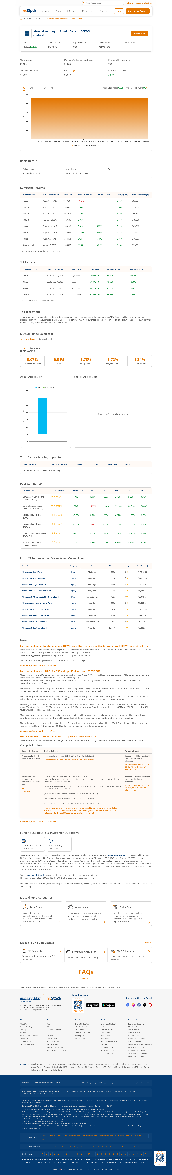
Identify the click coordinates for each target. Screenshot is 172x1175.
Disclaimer (37, 1160)
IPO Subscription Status (73, 1067)
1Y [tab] (38, 88)
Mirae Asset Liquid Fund (32, 572)
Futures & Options (54, 1030)
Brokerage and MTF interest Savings (136, 1067)
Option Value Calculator (137, 1050)
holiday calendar (40, 1163)
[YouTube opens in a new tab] (150, 1005)
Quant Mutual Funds (139, 1136)
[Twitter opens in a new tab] (144, 1005)
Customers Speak (111, 1064)
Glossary (40, 1064)
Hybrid (73, 603)
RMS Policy (124, 1160)
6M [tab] (31, 88)
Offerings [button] (71, 11)
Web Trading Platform (83, 1027)
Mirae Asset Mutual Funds (52, 1136)
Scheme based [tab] (45, 339)
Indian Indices (106, 1027)
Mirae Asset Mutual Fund (119, 855)
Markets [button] (85, 11)
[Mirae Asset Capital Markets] (32, 998)
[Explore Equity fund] (149, 922)
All (43, 1139)
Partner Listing (26, 1041)
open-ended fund (36, 875)
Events (44, 1070)
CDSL (69, 1163)
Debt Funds (36, 907)
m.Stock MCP (80, 1038)
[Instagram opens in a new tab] (133, 1005)
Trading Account (43, 1067)
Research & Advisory (55, 1047)
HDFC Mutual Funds (72, 1136)
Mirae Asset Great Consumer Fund (36, 590)
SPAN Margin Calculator (137, 1053)
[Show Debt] (38, 387)
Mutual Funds (32, 19)
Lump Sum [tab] (35, 348)
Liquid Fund (38, 35)
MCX (64, 1163)
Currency (50, 1036)
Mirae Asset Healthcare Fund (34, 628)
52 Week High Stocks (109, 1041)
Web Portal (79, 1030)
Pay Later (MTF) (53, 1041)
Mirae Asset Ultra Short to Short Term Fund (40, 597)
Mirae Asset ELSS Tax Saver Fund (35, 609)
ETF (48, 1033)
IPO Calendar (57, 1067)
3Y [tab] (45, 88)
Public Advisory (98, 1160)
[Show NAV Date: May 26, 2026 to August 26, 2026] (86, 145)
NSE (55, 1163)
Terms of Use (27, 1160)
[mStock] (54, 998)
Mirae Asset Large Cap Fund (34, 584)
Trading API (79, 1036)
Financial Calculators (136, 1020)
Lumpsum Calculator (136, 1038)
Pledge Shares (52, 1044)
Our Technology (26, 1027)
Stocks (49, 1024)
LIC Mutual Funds (122, 1136)
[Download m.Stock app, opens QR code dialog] (160, 1158)
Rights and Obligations (139, 1160)
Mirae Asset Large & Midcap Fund (36, 578)
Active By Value (107, 1047)
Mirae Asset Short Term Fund (34, 621)
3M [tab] (24, 88)
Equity (73, 578)
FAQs (33, 1064)
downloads (27, 1163)
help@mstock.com (40, 1010)
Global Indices (106, 1033)
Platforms (100, 11)
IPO (48, 1027)
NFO (104, 1067)
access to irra (138, 1163)
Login (119, 11)
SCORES (82, 1163)
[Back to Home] (21, 19)
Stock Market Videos (128, 1064)
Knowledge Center (56, 1070)
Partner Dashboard (82, 1033)
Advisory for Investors (81, 1160)
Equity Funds (126, 907)
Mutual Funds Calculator (36, 334)
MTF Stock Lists (59, 1064)
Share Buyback (107, 1053)
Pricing (59, 11)
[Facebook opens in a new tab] (127, 1005)
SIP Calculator (133, 1030)
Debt (73, 572)
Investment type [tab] (28, 339)
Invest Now (139, 33)
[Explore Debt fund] (59, 922)
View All (148, 942)
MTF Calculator (134, 1027)
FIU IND (75, 1163)
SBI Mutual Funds (106, 1136)
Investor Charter (112, 1160)
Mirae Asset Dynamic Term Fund (35, 615)
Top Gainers (106, 1036)
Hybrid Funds (82, 907)
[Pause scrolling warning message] (63, 1082)
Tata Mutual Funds (89, 1136)
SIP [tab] (25, 348)
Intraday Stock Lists (95, 1064)
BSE (50, 1163)
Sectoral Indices (107, 1030)
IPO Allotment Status (93, 1067)
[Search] (83, 3)
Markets (104, 1020)
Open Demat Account (137, 11)
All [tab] (52, 88)
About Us (46, 11)
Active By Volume (107, 1050)
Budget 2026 (35, 1070)
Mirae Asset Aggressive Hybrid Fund (37, 603)
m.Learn (129, 3)
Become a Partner (144, 3)
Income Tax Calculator (137, 1047)
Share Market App (82, 1024)
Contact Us (24, 1038)
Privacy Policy (48, 1160)
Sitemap (48, 1064)
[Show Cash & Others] (49, 387)
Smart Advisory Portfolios (56, 1050)
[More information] (74, 71)
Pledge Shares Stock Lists (76, 1064)
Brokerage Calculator (136, 1024)
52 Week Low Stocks (109, 1044)
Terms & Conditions (63, 1160)
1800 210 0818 (25, 1010)
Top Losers (105, 1038)
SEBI (59, 1163)
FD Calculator (133, 1036)
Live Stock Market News (110, 1024)
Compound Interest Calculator (140, 1044)
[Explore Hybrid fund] (104, 922)
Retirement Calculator (136, 1056)
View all (85, 978)
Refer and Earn (114, 1067)
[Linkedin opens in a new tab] (139, 1005)
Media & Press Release (29, 1036)
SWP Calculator (134, 1033)
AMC (43, 19)
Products (50, 1020)
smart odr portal (125, 1163)
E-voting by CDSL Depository (97, 1163)
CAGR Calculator (134, 1041)
